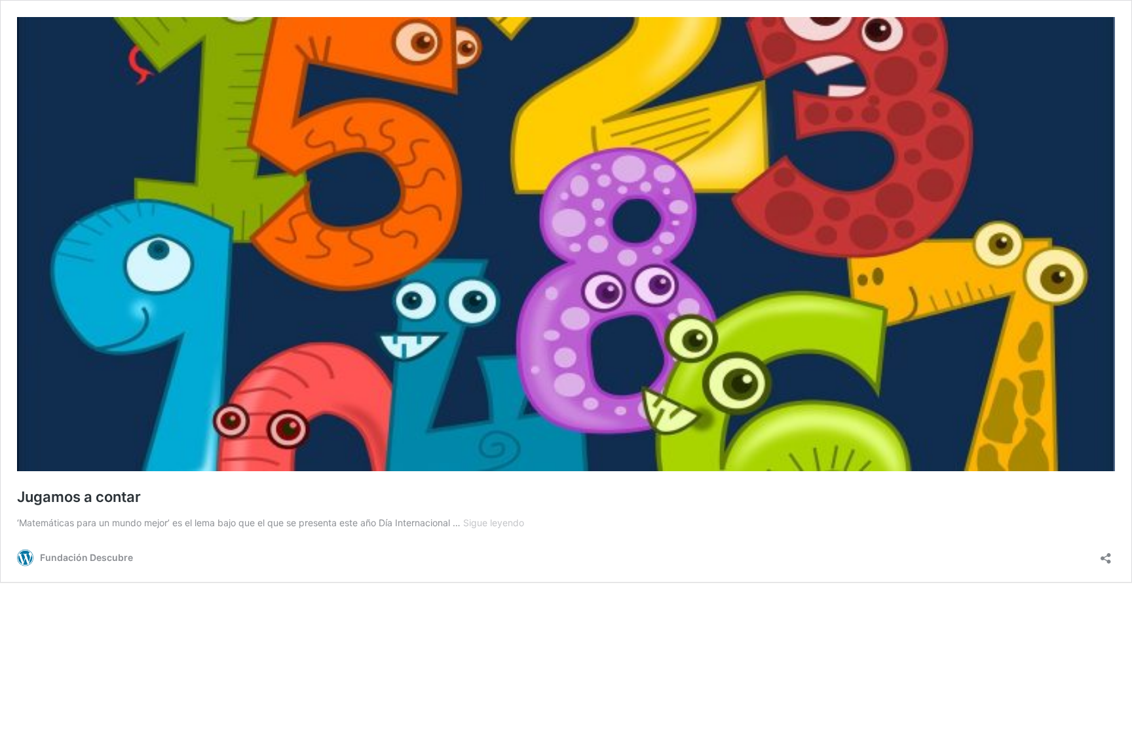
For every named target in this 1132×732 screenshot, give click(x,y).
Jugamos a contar (79, 496)
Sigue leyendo (493, 522)
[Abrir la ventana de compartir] (1106, 554)
